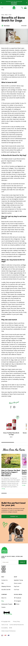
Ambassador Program (6, 604)
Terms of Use (4, 624)
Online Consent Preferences (8, 631)
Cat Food (16, 589)
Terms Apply (14, 3)
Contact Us (4, 580)
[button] (2, 7)
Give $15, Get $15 (5, 589)
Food (10, 14)
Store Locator (17, 583)
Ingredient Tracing (18, 580)
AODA (10, 627)
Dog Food (16, 586)
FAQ (2, 583)
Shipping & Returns (6, 586)
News (6, 14)
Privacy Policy (16, 621)
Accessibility (4, 627)
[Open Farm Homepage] (14, 7)
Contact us (14, 516)
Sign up (22, 562)
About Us (3, 597)
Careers (3, 607)
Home (2, 14)
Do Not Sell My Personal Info (17, 624)
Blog (2, 601)
